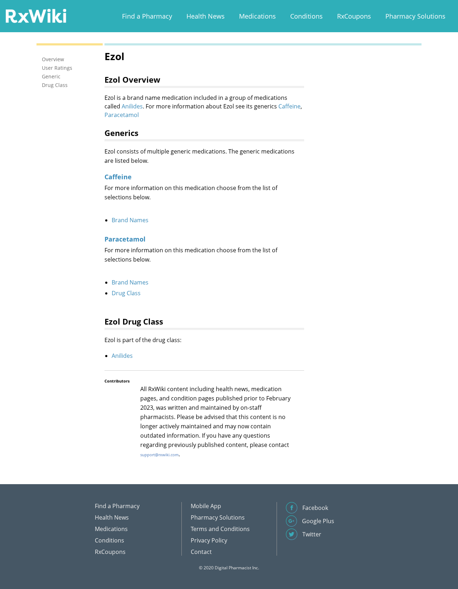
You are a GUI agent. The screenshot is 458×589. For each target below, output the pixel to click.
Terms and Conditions (220, 529)
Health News (205, 16)
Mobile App (206, 506)
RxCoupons (354, 16)
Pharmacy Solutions (415, 16)
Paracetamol (121, 115)
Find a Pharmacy (147, 16)
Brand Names (130, 220)
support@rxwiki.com (159, 454)
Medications (257, 16)
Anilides (132, 106)
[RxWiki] (35, 16)
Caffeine (289, 106)
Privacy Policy (209, 540)
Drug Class (126, 293)
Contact (201, 552)
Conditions (306, 16)
